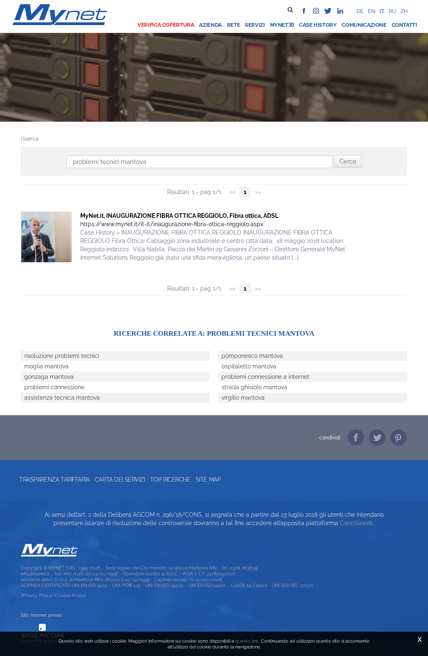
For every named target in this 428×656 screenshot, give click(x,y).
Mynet (279, 25)
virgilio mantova (243, 397)
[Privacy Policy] (37, 595)
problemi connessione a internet (265, 376)
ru (392, 11)
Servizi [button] (255, 25)
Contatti (404, 25)
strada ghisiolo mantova (254, 387)
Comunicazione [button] (363, 25)
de (360, 11)
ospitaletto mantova (249, 366)
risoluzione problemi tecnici (61, 355)
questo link (247, 641)
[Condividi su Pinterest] (398, 437)
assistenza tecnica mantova (62, 397)
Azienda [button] (210, 25)
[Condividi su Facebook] (356, 437)
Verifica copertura (166, 25)
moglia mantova (46, 366)
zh (404, 11)
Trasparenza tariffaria (54, 479)
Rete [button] (233, 25)
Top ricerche (170, 479)
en (371, 11)
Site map (208, 479)
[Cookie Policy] (70, 595)
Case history (317, 25)
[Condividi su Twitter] (377, 437)
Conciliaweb (356, 523)
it (382, 11)
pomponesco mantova (252, 355)
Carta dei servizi (120, 479)
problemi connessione (54, 387)
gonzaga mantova (49, 376)
